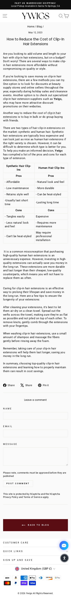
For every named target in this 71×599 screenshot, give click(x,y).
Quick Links (13, 551)
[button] (64, 558)
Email (8, 426)
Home (30, 26)
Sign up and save (18, 560)
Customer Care (16, 542)
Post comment (18, 483)
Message (10, 444)
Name (7, 408)
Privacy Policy (10, 497)
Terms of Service (32, 497)
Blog (39, 26)
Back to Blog (38, 525)
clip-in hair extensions (29, 57)
